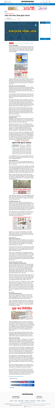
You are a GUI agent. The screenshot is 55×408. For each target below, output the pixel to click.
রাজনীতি (18, 4)
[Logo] (27, 1)
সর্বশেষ (6, 4)
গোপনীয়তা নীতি (27, 400)
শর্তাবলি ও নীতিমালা (20, 400)
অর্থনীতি (14, 4)
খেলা (34, 4)
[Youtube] (49, 1)
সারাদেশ (23, 4)
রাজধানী (39, 4)
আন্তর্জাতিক (27, 4)
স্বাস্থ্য (12, 4)
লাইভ (40, 2)
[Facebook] (43, 1)
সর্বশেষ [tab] (43, 22)
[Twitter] (45, 1)
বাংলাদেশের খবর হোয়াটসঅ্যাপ (19, 43)
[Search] (6, 1)
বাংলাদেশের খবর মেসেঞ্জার (29, 43)
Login (9, 1)
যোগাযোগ (16, 400)
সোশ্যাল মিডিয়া (38, 400)
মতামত (36, 4)
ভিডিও (48, 4)
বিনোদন (31, 4)
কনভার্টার (49, 2)
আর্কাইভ (46, 2)
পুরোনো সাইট (43, 400)
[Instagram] (48, 1)
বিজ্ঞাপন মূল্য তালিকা (32, 400)
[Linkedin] (46, 1)
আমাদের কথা (11, 400)
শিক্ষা (21, 4)
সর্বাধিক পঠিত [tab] (48, 22)
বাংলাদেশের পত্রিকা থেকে (13, 378)
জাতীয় (9, 4)
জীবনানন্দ (43, 4)
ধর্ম (45, 4)
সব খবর (45, 38)
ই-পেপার (43, 2)
